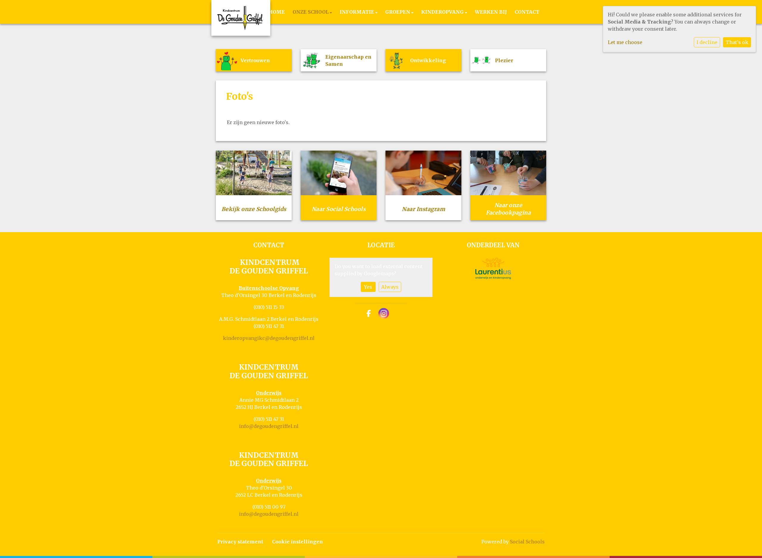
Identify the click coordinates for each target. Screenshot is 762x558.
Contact (527, 12)
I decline (707, 42)
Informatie (357, 12)
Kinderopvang (443, 12)
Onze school (311, 12)
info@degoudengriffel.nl (269, 426)
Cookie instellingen (297, 542)
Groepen (398, 12)
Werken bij (491, 12)
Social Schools (527, 542)
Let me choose (625, 42)
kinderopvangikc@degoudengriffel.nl (269, 338)
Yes (368, 287)
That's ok (737, 42)
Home (276, 12)
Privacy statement (240, 542)
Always (390, 287)
